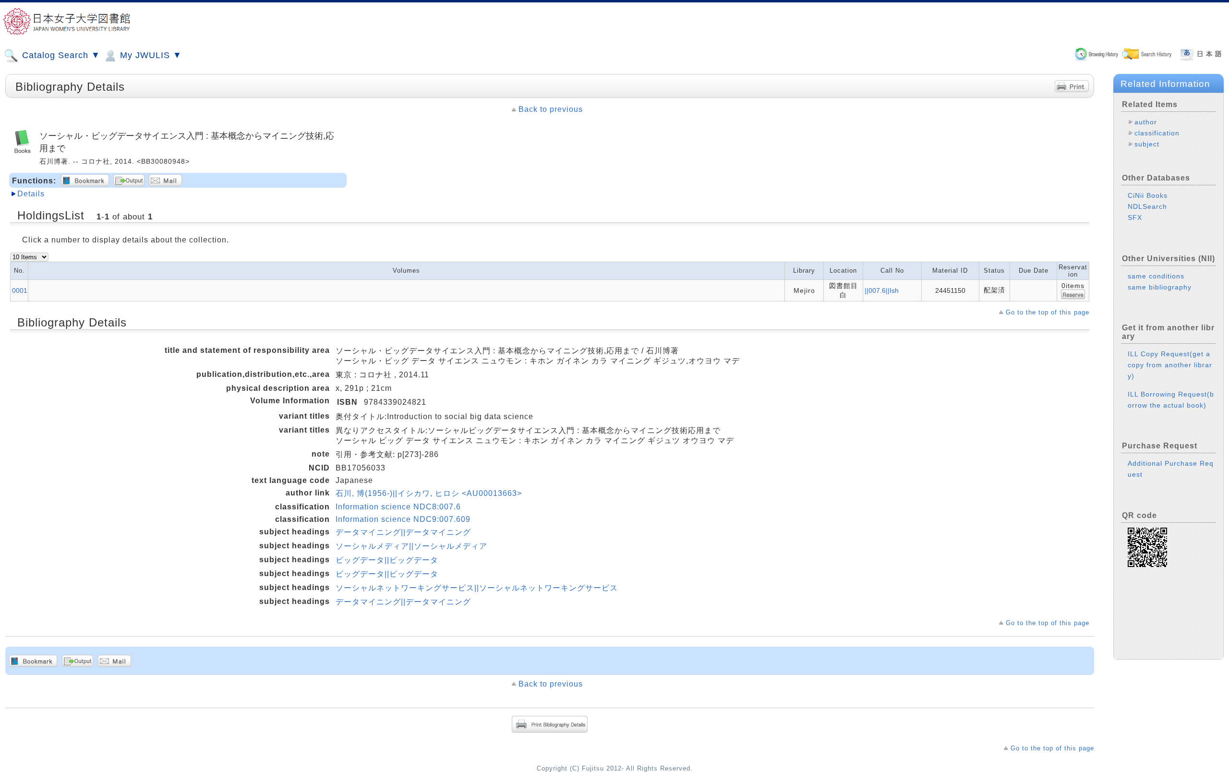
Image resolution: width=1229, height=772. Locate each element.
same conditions (1156, 276)
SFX (1135, 217)
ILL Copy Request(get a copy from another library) (1170, 365)
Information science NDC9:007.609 (403, 519)
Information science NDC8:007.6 (398, 507)
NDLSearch (1147, 206)
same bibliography (1160, 287)
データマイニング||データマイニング (403, 532)
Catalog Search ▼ (59, 55)
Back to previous (550, 109)
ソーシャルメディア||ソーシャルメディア (411, 546)
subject (1146, 144)
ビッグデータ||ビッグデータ (387, 560)
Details (31, 194)
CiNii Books (1148, 195)
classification (1157, 133)
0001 (19, 290)
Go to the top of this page (1047, 312)
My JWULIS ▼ (149, 55)
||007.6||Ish (882, 290)
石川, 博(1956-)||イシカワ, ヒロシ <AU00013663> (429, 493)
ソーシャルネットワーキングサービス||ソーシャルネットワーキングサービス (477, 588)
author (1145, 122)
